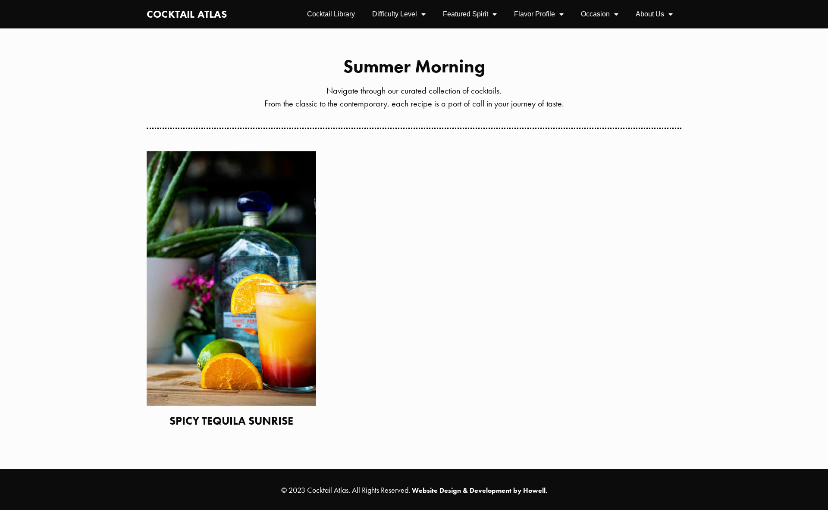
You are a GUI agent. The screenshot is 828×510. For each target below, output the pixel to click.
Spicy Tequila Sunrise (231, 421)
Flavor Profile (534, 14)
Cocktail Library (331, 14)
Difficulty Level (394, 14)
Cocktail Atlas (187, 14)
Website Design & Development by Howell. (479, 490)
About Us (650, 14)
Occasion (595, 14)
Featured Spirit (465, 14)
